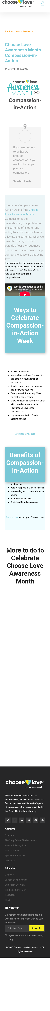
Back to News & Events (17, 31)
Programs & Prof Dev (15, 890)
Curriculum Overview (15, 884)
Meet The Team (12, 850)
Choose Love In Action (16, 879)
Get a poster (12, 517)
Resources (10, 895)
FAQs (7, 900)
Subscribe (37, 928)
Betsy (11, 69)
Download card (18, 411)
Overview (9, 835)
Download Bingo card (25, 434)
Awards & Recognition (15, 845)
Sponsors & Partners (15, 855)
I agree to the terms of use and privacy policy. (25, 937)
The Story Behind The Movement (21, 840)
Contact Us (10, 860)
